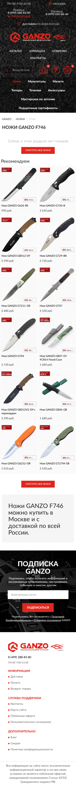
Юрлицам (37, 51)
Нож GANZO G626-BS (14, 205)
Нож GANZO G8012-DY (15, 256)
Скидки (15, 743)
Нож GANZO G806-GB (53, 410)
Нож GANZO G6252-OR (15, 463)
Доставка (17, 676)
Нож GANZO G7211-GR (15, 306)
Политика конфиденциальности (32, 749)
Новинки (59, 51)
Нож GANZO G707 (51, 306)
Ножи (17, 81)
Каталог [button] (16, 51)
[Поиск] (6, 70)
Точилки (35, 90)
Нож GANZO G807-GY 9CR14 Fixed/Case (53, 358)
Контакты (38, 58)
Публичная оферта (23, 716)
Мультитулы (37, 81)
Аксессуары (56, 90)
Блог (14, 737)
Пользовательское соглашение (31, 722)
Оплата (15, 682)
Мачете (58, 81)
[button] (18, 16)
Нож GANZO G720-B (52, 205)
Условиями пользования (47, 620)
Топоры (16, 90)
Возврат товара (21, 688)
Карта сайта (18, 710)
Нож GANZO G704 (12, 356)
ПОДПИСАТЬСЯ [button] (38, 607)
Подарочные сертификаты (38, 108)
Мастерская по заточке (38, 99)
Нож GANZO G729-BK (53, 256)
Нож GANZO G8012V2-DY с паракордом (18, 412)
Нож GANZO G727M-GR (54, 463)
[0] (67, 70)
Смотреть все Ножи (38, 150)
